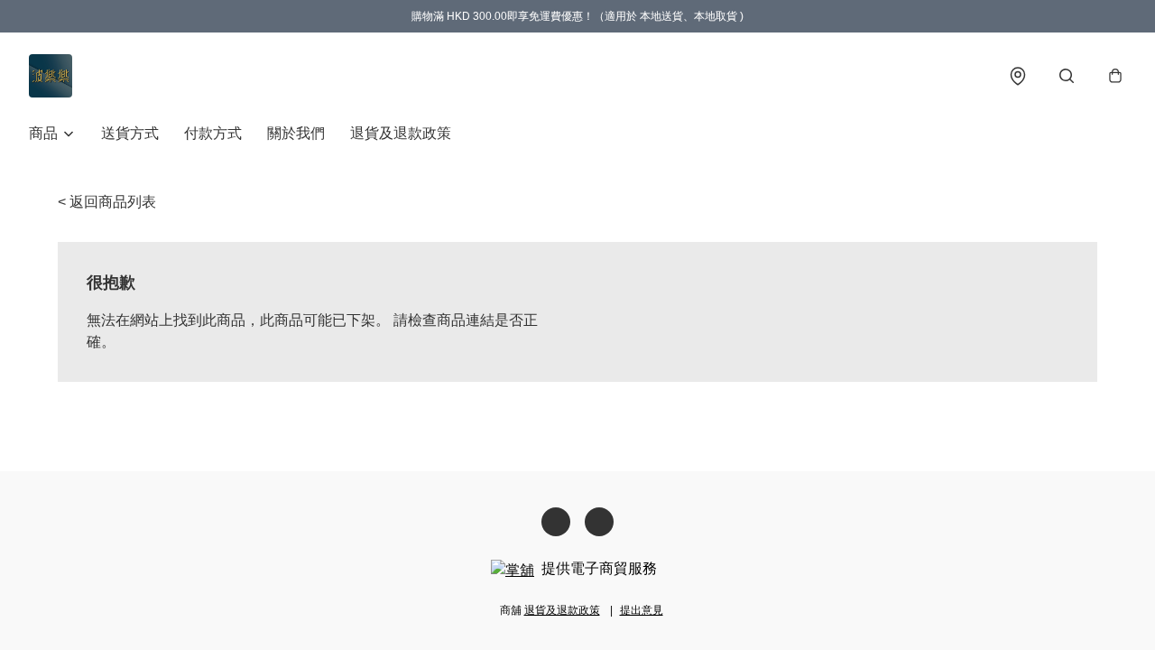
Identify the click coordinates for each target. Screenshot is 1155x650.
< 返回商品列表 (107, 201)
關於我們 (296, 133)
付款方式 (213, 133)
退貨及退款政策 (400, 133)
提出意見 (641, 610)
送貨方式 (130, 133)
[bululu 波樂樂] (50, 76)
